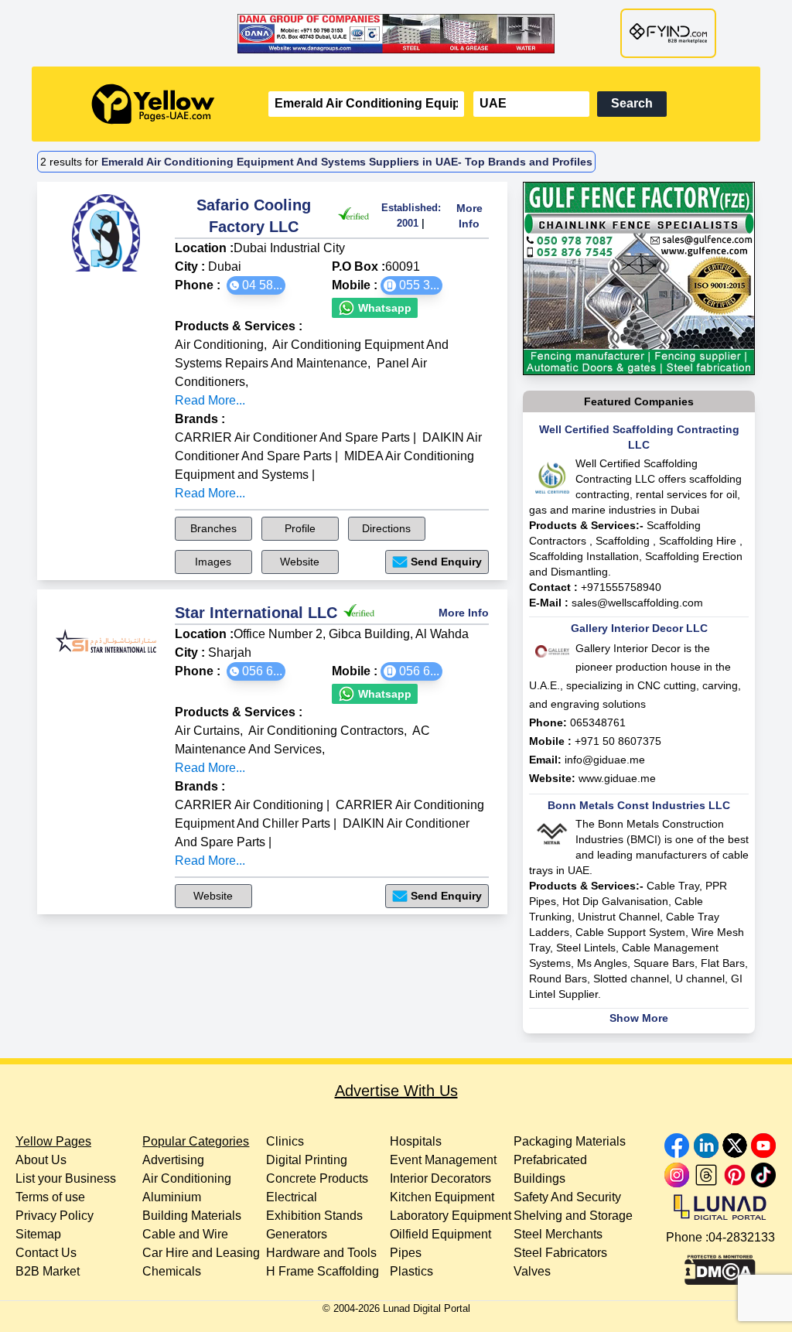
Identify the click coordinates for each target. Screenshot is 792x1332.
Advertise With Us (396, 1090)
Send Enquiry (446, 561)
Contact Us (46, 1252)
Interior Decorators (440, 1178)
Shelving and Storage (573, 1215)
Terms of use (50, 1197)
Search (632, 103)
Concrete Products (317, 1178)
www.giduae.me (617, 778)
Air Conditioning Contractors (326, 730)
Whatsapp (383, 308)
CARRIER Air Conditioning (249, 804)
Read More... (210, 400)
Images (213, 561)
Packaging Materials (570, 1141)
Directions (386, 528)
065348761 (598, 722)
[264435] (639, 278)
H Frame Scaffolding (322, 1271)
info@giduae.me (605, 759)
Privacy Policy (54, 1215)
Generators (296, 1234)
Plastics (411, 1271)
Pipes (406, 1252)
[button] (256, 285)
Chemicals (171, 1271)
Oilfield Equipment (440, 1234)
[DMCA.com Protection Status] (720, 1266)
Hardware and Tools (321, 1252)
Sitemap (38, 1234)
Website (299, 561)
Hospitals (416, 1141)
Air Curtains (207, 730)
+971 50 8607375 (618, 741)
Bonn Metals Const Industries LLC (639, 805)
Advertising (173, 1159)
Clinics (285, 1141)
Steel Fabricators (560, 1252)
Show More (638, 1018)
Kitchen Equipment (442, 1197)
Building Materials (191, 1215)
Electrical (291, 1197)
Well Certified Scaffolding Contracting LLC (639, 437)
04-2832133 (741, 1237)
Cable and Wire (185, 1234)
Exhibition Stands (314, 1215)
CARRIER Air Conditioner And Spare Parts (292, 437)
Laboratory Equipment (450, 1215)
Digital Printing (306, 1159)
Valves (532, 1271)
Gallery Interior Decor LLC (639, 628)
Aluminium (171, 1197)
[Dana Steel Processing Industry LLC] (396, 33)
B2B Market (47, 1271)
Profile (300, 528)
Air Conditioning (219, 344)
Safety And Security (567, 1197)
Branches (213, 528)
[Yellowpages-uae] (153, 104)
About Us (41, 1159)
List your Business (65, 1178)
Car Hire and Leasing (201, 1252)
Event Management (443, 1159)
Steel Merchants (558, 1234)
